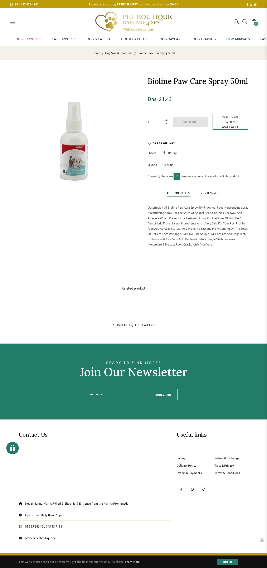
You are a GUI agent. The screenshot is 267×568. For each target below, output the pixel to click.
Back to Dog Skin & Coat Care (136, 325)
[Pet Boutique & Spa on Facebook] (247, 4)
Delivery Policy (186, 465)
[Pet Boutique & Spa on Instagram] (251, 4)
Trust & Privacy (224, 465)
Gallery (181, 458)
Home (96, 53)
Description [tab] (178, 193)
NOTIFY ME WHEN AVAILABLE (230, 122)
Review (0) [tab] (209, 193)
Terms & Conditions (227, 473)
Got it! (227, 561)
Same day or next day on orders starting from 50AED (134, 4)
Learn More (132, 561)
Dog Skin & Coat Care (119, 53)
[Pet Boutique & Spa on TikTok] (255, 4)
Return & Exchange (226, 458)
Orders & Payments (189, 473)
